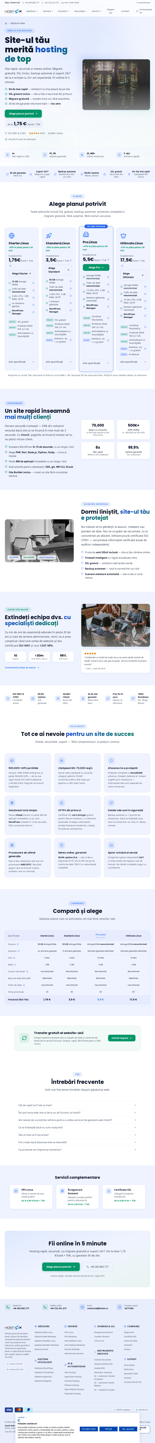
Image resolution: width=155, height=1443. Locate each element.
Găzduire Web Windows (45, 1336)
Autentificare (144, 2)
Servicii (95, 11)
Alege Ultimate (128, 275)
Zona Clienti (129, 1365)
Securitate (79, 11)
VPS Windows (70, 1336)
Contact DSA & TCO (132, 1382)
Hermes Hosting (71, 1380)
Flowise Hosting (71, 1385)
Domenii (62, 11)
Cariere (127, 1349)
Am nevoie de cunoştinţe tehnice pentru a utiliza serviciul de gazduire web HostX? (65, 1120)
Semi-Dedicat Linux (73, 1340)
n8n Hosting (70, 1372)
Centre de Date (130, 1340)
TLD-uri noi (99, 1340)
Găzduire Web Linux (44, 1332)
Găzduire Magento (43, 1380)
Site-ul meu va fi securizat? (33, 1135)
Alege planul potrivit (21, 113)
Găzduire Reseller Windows (47, 1345)
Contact (125, 11)
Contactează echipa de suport (20, 667)
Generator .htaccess (103, 1372)
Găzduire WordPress (44, 1368)
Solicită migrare (120, 1038)
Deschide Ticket (131, 1373)
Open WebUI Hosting (74, 1389)
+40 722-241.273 (51, 2)
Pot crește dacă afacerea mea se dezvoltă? (42, 1142)
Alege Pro (94, 267)
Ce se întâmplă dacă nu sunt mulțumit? (40, 1127)
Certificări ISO (130, 1336)
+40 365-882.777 (32, 2)
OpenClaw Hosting (72, 1376)
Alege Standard (54, 269)
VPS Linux (68, 1332)
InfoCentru (129, 1369)
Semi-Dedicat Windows (74, 1345)
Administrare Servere (73, 1353)
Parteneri (128, 1345)
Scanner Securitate (102, 1359)
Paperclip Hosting (72, 1393)
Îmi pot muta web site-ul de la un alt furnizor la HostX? (49, 1112)
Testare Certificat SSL (103, 1364)
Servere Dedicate (72, 1349)
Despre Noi (129, 1332)
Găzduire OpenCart (43, 1376)
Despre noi (110, 11)
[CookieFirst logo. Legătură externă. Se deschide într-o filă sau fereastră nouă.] (19, 1420)
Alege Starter (20, 273)
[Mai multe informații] (33, 283)
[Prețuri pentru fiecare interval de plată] (10, 266)
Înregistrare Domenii (103, 1332)
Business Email (41, 1349)
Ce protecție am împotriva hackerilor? (40, 1149)
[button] (22, 1417)
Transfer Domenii (101, 1336)
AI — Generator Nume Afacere (104, 1384)
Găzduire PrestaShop (44, 1372)
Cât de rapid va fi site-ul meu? (35, 1105)
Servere (47, 11)
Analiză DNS (99, 1368)
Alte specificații (17, 361)
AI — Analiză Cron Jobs (104, 1389)
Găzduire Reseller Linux (45, 1340)
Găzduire (31, 11)
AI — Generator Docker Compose (104, 1377)
